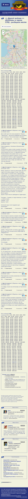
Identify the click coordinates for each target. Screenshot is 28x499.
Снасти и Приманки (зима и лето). (10, 470)
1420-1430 (3, 114)
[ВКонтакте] (23, 131)
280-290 (7, 79)
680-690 (7, 90)
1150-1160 (8, 105)
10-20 (10, 72)
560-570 (20, 86)
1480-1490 (14, 116)
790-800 (11, 93)
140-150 (11, 75)
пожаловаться (17, 138)
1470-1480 (9, 116)
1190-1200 (8, 106)
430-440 (7, 83)
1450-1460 (19, 114)
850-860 (16, 95)
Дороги (6, 379)
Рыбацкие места (8, 380)
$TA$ (26, 234)
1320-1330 (14, 110)
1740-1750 (3, 126)
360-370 (20, 80)
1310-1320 (9, 110)
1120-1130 (14, 103)
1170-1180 (19, 105)
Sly (26, 163)
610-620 (20, 87)
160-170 (20, 75)
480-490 (7, 85)
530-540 (7, 86)
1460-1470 (3, 116)
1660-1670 (3, 123)
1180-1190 (3, 106)
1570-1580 (19, 119)
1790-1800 (9, 127)
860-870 (20, 95)
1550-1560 (9, 119)
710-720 (20, 90)
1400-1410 (14, 113)
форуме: (13, 374)
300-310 (16, 79)
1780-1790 (3, 127)
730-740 (7, 92)
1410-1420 (19, 113)
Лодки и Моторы (7, 467)
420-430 (3, 83)
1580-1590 (3, 120)
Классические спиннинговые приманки (12, 461)
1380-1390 (3, 113)
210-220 (20, 76)
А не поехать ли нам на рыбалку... (12, 376)
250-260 (16, 77)
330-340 (7, 80)
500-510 (16, 85)
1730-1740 (19, 124)
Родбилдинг (6, 463)
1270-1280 (9, 109)
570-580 (3, 87)
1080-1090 (14, 102)
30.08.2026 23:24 (7, 462)
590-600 (11, 87)
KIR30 (25, 279)
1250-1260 (19, 107)
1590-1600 (9, 120)
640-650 (11, 89)
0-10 (8, 72)
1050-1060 (19, 100)
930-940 (7, 97)
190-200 (11, 76)
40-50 (21, 72)
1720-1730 (14, 124)
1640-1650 (14, 122)
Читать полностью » (13, 418)
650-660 (16, 89)
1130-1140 (19, 103)
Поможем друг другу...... (8, 472)
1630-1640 (9, 122)
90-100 (12, 73)
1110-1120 (8, 103)
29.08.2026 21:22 (14, 469)
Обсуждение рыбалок (9, 375)
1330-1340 (19, 110)
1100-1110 (3, 103)
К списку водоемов (7, 26)
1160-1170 (14, 105)
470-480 (3, 85)
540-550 (11, 86)
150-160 (16, 75)
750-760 (16, 92)
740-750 (11, 92)
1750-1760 (9, 126)
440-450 (11, 83)
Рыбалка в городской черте (11, 384)
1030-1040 (9, 100)
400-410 (16, 82)
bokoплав (10, 442)
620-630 (3, 89)
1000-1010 (17, 99)
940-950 (11, 97)
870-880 (3, 96)
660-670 (20, 89)
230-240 (7, 77)
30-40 (17, 72)
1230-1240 (9, 107)
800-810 (16, 93)
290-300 (11, 79)
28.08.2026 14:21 (18, 472)
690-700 (11, 90)
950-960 (16, 97)
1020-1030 (3, 100)
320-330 (3, 80)
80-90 (9, 73)
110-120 (21, 73)
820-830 (3, 95)
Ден (26, 290)
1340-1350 (3, 112)
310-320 (20, 79)
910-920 (20, 96)
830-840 (7, 95)
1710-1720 (9, 124)
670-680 (3, 90)
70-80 (5, 73)
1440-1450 (14, 114)
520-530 (3, 86)
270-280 (3, 79)
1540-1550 (3, 119)
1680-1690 (14, 123)
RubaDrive (10, 425)
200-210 (16, 76)
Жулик (25, 243)
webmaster (18, 498)
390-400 (11, 82)
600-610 (16, 87)
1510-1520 (9, 117)
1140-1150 (3, 105)
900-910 (16, 96)
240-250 (11, 77)
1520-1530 (14, 117)
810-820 (20, 93)
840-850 (11, 95)
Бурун (25, 268)
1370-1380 (19, 112)
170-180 (3, 76)
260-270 (20, 77)
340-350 (11, 80)
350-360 (16, 80)
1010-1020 (22, 99)
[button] (14, 46)
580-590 (7, 87)
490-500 (11, 85)
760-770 (20, 92)
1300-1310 (3, 110)
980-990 (7, 99)
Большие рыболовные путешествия (13, 387)
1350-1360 (9, 112)
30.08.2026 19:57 (7, 466)
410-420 (20, 82)
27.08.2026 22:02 (19, 476)
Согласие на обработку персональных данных (11, 495)
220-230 (3, 77)
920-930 (3, 97)
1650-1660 (19, 122)
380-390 (7, 82)
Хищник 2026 (6, 460)
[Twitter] (24, 131)
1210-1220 (19, 106)
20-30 (14, 72)
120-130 (3, 75)
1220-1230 (3, 107)
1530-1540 (19, 117)
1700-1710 (3, 124)
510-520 (20, 85)
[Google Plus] (26, 131)
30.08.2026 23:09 (13, 463)
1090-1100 (19, 102)
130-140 (7, 75)
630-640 (7, 89)
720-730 (3, 92)
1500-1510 (3, 117)
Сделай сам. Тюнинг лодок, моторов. (11, 465)
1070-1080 (9, 102)
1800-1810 (14, 127)
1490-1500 (19, 116)
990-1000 (12, 99)
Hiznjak (25, 208)
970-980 (3, 99)
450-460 (16, 83)
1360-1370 (14, 112)
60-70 (2, 73)
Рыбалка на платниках (10, 385)
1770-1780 (19, 126)
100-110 (16, 73)
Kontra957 (24, 138)
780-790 (7, 93)
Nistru (9, 410)
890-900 (11, 96)
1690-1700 (19, 123)
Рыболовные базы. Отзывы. (11, 383)
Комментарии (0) (9, 138)
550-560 (16, 86)
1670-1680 (9, 123)
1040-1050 (14, 100)
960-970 (20, 97)
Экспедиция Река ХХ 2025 (9, 476)
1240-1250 (14, 107)
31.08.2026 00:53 (13, 460)
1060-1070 (3, 102)
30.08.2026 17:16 (14, 467)
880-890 (7, 96)
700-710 (16, 90)
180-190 (7, 76)
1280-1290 (14, 109)
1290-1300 (19, 109)
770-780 (3, 93)
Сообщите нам (9, 68)
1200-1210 (14, 106)
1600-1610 (14, 120)
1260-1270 (3, 109)
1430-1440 (9, 114)
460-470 (20, 83)
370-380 (3, 82)
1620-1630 (3, 122)
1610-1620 (19, 120)
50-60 (24, 72)
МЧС (26, 308)
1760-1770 (14, 126)
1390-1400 (9, 113)
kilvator (25, 222)
